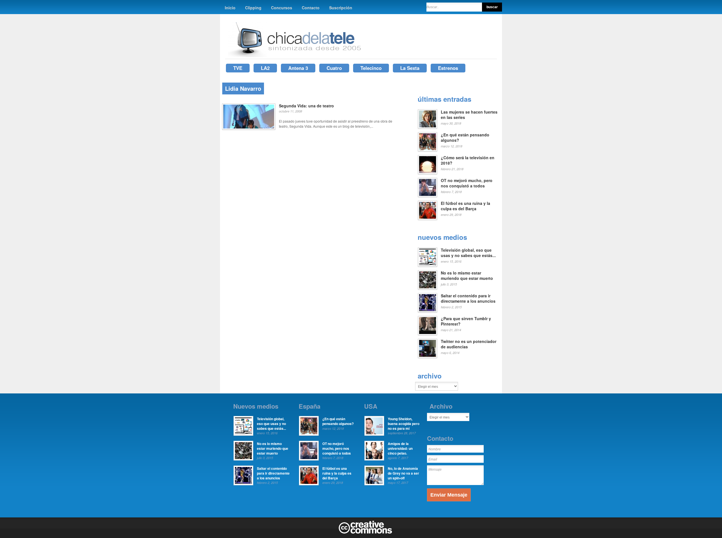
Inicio (230, 7)
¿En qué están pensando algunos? (465, 137)
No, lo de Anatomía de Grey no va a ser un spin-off (403, 473)
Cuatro (334, 68)
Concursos (281, 7)
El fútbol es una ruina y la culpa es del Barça (465, 206)
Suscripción (340, 7)
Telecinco (371, 68)
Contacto (311, 7)
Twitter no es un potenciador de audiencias (468, 344)
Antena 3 (298, 68)
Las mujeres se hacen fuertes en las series (469, 114)
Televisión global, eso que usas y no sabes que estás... (468, 252)
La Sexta (409, 68)
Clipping (253, 7)
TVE (237, 68)
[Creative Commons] (365, 532)
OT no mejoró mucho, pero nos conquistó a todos (466, 183)
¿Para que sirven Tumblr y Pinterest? (466, 321)
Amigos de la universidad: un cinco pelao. (400, 448)
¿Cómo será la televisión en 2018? (467, 160)
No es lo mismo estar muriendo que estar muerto (467, 275)
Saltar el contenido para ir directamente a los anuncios (468, 298)
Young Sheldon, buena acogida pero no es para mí (403, 423)
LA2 (265, 68)
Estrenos (448, 68)
